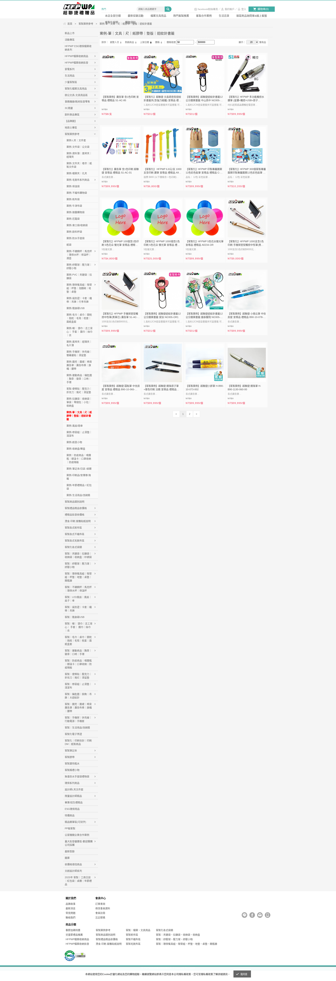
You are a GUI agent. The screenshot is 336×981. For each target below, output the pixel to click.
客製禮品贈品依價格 (76, 508)
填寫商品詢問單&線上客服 (251, 15)
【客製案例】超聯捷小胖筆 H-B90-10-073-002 (205, 387)
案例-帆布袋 (73, 199)
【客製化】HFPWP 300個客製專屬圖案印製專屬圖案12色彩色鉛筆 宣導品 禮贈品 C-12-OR (247, 171)
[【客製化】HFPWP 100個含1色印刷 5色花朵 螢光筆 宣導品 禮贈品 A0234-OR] (121, 218)
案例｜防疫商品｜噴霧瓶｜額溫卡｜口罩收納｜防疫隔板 (78, 459)
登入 (243, 9)
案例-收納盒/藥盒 (75, 448)
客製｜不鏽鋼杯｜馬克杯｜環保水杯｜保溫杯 (78, 589)
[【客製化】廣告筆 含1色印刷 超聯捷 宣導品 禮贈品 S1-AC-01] (121, 146)
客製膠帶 (70, 757)
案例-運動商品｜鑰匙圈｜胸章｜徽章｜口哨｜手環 (79, 379)
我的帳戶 (229, 9)
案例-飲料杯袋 (74, 231)
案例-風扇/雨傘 (74, 425)
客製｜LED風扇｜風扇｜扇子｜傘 (78, 599)
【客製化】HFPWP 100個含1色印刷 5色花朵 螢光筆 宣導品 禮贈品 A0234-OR (120, 243)
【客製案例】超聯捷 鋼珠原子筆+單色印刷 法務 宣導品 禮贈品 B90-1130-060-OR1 (161, 387)
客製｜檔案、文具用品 (138, 930)
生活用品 (70, 75)
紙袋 (68, 244)
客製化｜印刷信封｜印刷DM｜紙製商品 (78, 742)
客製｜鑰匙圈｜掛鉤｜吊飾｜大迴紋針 (78, 696)
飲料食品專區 (72, 114)
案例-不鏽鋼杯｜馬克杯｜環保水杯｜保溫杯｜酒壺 (79, 255)
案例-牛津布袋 (74, 205)
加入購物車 (135, 88)
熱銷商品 (129, 42)
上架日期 (144, 42)
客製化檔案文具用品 (76, 88)
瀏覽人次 (114, 42)
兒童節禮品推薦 (74, 934)
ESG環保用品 (72, 809)
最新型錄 (70, 851)
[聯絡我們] (260, 915)
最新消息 (70, 908)
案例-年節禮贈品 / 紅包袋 (79, 487)
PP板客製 (70, 828)
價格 (157, 42)
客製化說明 (111, 22)
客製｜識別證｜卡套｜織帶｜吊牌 (78, 609)
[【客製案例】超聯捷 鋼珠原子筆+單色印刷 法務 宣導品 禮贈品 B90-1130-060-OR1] (163, 363)
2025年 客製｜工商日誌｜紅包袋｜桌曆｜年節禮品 (78, 881)
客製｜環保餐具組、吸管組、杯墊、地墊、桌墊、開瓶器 (186, 943)
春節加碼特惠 (73, 930)
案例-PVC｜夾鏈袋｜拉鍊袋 (79, 276)
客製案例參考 (72, 134)
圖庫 (67, 857)
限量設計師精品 (73, 796)
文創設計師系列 (73, 870)
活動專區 (70, 39)
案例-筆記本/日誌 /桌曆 (79, 468)
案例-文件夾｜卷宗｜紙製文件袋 (79, 165)
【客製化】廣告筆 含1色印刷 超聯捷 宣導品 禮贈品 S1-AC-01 (120, 171)
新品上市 (70, 33)
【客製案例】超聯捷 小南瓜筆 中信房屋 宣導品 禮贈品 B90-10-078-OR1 (247, 315)
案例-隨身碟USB (75, 308)
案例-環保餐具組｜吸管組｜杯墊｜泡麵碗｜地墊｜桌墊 (79, 288)
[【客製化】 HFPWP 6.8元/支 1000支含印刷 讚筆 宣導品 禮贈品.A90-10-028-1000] (163, 146)
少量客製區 (71, 82)
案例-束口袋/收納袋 (77, 225)
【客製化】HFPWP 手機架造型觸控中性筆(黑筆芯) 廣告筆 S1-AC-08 (120, 315)
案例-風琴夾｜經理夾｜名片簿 (79, 343)
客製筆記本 (71, 750)
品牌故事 (70, 903)
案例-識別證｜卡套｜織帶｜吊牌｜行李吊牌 (79, 300)
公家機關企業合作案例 (77, 834)
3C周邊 (69, 108)
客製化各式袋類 (73, 547)
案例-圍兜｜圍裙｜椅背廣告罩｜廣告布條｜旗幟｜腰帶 (79, 365)
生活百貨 (224, 15)
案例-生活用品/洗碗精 (78, 495)
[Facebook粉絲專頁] (252, 915)
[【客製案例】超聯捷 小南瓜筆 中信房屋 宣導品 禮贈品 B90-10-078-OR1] (247, 291)
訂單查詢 (100, 903)
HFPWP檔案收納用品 (76, 56)
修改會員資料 (102, 908)
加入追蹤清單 (127, 88)
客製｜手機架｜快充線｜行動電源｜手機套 (78, 719)
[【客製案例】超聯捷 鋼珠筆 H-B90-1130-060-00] (247, 363)
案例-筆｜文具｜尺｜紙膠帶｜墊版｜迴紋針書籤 (79, 416)
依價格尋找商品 (73, 864)
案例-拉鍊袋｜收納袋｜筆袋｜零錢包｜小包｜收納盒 (79, 402)
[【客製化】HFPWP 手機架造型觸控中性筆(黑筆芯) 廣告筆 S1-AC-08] (121, 291)
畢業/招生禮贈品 (74, 802)
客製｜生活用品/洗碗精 (77, 727)
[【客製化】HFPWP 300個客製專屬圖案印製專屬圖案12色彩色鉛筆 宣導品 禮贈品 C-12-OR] (247, 146)
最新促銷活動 (136, 15)
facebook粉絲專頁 (208, 9)
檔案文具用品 (158, 15)
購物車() (263, 9)
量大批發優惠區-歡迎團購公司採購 (79, 843)
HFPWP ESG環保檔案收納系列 (78, 48)
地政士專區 (71, 127)
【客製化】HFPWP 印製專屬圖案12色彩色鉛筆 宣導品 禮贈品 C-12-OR (205, 171)
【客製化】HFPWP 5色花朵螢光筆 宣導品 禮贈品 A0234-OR (204, 243)
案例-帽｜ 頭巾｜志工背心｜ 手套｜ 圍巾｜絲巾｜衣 (79, 332)
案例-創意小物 (74, 442)
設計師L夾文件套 (74, 789)
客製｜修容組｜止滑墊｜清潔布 (78, 686)
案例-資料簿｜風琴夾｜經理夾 (79, 155)
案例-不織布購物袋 (76, 192)
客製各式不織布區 (74, 534)
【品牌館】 (71, 121)
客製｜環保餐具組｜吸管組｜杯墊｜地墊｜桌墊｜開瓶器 (78, 577)
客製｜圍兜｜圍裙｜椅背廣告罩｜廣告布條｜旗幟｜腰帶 (78, 707)
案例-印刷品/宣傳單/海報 (78, 477)
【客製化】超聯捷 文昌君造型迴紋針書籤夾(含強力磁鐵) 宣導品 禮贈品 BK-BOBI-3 (162, 98)
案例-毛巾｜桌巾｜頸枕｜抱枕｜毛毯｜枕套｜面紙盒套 (79, 318)
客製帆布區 (132, 934)
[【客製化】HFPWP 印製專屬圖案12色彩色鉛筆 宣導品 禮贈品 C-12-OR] (205, 146)
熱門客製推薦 (181, 15)
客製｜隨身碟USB (74, 617)
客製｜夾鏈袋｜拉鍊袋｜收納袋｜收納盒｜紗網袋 (78, 555)
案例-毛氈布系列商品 (77, 179)
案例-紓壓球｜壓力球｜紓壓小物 (79, 266)
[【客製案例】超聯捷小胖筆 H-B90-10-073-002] (205, 363)
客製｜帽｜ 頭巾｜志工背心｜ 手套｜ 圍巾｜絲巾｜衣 (78, 627)
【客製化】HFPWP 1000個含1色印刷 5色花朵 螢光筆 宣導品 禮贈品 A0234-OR (162, 243)
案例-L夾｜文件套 (76, 140)
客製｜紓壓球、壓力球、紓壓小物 (174, 939)
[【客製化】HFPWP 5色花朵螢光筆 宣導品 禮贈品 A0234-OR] (205, 218)
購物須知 (130, 22)
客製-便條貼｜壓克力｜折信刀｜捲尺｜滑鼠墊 (79, 390)
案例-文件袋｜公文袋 (77, 146)
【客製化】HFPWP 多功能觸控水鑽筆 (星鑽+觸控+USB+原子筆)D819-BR (246, 98)
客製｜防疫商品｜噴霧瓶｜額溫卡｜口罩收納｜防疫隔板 (78, 664)
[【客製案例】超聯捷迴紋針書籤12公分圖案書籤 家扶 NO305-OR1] (163, 291)
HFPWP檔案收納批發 (76, 62)
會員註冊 (100, 913)
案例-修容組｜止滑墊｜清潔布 (79, 434)
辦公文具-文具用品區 (76, 95)
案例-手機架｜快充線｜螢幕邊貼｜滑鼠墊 (79, 353)
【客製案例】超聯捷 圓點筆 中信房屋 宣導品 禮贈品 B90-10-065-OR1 (121, 387)
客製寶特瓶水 (72, 763)
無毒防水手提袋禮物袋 (77, 776)
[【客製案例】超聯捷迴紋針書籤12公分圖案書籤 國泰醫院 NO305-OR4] (205, 291)
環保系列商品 (72, 783)
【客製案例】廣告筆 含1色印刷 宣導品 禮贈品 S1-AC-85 (120, 98)
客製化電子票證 (73, 734)
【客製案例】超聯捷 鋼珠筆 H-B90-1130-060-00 (244, 387)
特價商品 (70, 815)
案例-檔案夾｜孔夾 (76, 173)
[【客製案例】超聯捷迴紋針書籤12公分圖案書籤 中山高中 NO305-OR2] (205, 74)
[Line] (244, 915)
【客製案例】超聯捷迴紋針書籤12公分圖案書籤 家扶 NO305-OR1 (162, 315)
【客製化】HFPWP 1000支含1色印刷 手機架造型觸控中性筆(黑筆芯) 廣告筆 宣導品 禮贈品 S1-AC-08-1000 (246, 243)
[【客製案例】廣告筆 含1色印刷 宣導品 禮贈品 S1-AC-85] (121, 74)
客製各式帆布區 (73, 527)
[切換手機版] (267, 915)
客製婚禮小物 (72, 770)
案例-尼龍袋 (73, 218)
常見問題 (70, 913)
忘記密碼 (100, 917)
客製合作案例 (204, 15)
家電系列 (70, 69)
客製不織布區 (133, 939)
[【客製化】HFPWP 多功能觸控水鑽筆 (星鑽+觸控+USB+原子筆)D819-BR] (247, 74)
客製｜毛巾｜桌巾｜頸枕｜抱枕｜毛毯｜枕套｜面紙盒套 (78, 640)
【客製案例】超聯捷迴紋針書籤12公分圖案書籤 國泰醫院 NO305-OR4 (204, 315)
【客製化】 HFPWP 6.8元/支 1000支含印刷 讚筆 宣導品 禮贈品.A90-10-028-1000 (162, 171)
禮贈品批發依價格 (74, 514)
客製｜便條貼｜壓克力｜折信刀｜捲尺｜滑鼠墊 (78, 676)
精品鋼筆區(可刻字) (75, 822)
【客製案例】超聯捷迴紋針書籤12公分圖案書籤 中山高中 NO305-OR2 (204, 98)
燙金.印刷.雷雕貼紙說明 (78, 521)
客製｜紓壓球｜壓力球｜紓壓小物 (78, 565)
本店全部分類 (113, 15)
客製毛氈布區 (133, 943)
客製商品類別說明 (74, 501)
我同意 (243, 974)
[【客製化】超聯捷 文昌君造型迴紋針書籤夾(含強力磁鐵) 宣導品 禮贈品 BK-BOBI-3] (163, 74)
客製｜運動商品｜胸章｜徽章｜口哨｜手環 (78, 652)
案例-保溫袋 (73, 186)
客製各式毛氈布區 (74, 540)
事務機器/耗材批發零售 (77, 101)
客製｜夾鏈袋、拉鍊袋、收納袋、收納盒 (178, 934)
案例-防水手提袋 (75, 238)
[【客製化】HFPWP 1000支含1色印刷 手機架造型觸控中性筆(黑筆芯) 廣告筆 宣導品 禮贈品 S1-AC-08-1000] (247, 218)
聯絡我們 (70, 917)
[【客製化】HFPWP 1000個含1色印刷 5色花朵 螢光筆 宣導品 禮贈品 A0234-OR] (163, 218)
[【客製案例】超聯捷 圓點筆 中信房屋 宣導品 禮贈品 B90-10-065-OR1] (121, 363)
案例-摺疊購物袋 (75, 212)
